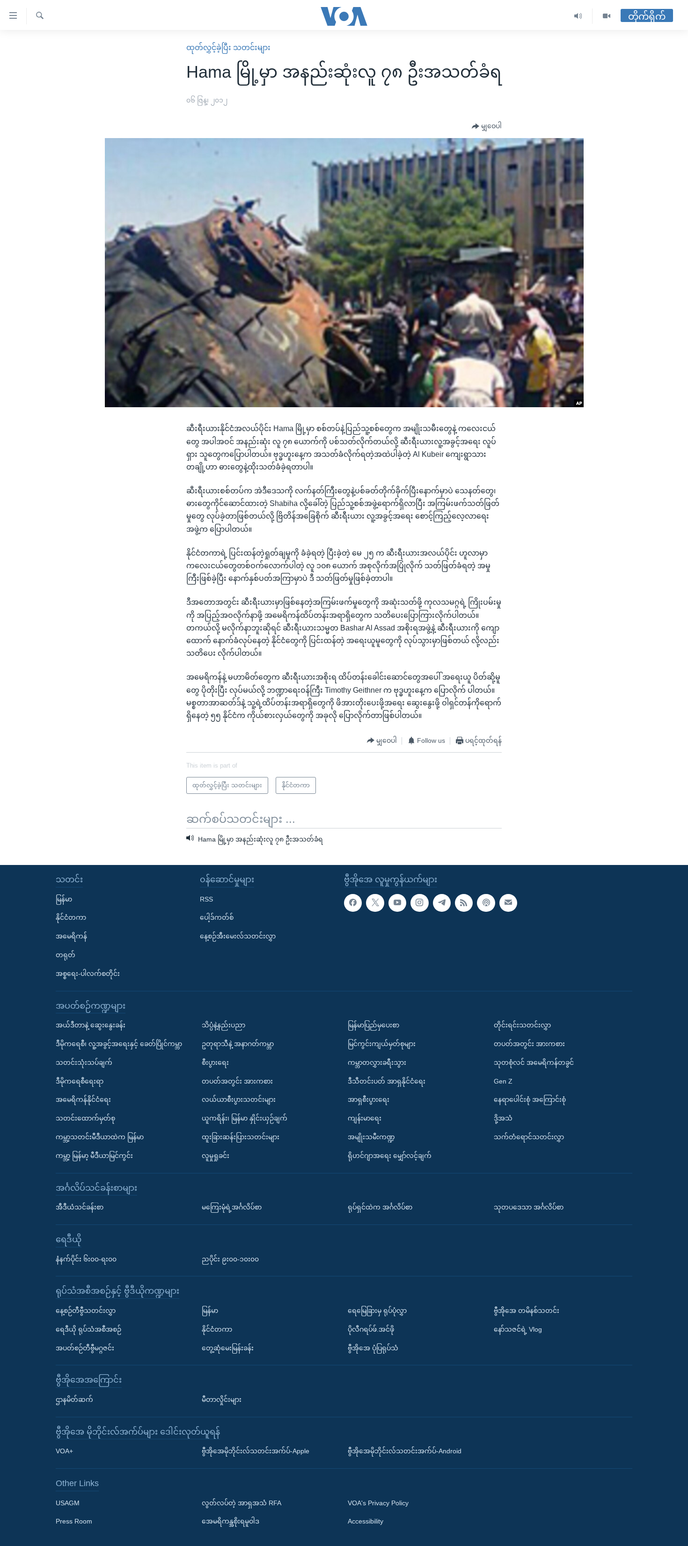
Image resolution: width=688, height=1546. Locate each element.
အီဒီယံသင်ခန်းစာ (79, 1207)
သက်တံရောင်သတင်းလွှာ (529, 1137)
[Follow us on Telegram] (442, 902)
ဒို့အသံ (503, 1118)
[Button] (487, 126)
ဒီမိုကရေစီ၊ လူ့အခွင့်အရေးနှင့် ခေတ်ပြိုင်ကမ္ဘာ (119, 1044)
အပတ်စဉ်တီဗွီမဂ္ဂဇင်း (85, 1347)
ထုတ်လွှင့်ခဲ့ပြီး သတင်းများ (228, 47)
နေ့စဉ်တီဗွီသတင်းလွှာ (86, 1310)
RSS (206, 898)
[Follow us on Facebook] (353, 902)
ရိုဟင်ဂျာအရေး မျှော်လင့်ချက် (390, 1155)
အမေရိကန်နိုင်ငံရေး (83, 1099)
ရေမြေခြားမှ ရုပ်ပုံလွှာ (377, 1310)
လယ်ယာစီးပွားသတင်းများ (239, 1099)
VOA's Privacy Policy (378, 1502)
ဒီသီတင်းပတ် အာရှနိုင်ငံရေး (386, 1080)
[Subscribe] (508, 902)
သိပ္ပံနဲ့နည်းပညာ (223, 1025)
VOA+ (64, 1451)
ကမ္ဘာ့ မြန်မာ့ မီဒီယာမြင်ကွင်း (94, 1155)
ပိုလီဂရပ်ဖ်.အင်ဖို (371, 1329)
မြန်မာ (64, 898)
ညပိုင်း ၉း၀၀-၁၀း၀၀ (230, 1258)
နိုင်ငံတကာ (71, 917)
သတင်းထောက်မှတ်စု (85, 1118)
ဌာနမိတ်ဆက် (74, 1399)
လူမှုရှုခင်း (215, 1155)
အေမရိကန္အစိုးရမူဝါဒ (230, 1521)
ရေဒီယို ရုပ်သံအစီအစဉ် (88, 1329)
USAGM (68, 1502)
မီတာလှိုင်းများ (222, 1399)
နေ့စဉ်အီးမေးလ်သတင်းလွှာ (238, 936)
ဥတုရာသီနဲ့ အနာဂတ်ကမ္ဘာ (238, 1044)
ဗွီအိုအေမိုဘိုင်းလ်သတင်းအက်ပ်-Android (404, 1451)
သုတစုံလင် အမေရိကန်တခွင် (534, 1062)
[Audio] (578, 16)
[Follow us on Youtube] (397, 902)
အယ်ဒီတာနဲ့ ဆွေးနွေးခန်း (90, 1025)
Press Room (74, 1521)
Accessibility (365, 1521)
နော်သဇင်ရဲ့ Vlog (518, 1329)
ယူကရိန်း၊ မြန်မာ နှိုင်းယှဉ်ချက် (244, 1118)
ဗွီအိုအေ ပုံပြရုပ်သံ (373, 1347)
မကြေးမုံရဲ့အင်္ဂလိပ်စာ (232, 1207)
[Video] (607, 16)
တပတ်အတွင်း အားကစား (237, 1080)
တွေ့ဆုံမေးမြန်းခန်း (228, 1347)
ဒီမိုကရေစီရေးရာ (79, 1080)
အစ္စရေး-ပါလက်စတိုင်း (88, 973)
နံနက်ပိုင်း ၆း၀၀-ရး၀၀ (86, 1258)
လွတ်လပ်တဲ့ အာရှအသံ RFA (241, 1502)
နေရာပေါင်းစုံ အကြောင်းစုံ (530, 1099)
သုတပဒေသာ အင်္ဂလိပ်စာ (529, 1207)
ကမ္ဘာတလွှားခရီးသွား (377, 1062)
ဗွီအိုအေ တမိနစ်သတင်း (526, 1310)
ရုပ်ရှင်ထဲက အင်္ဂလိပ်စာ (380, 1207)
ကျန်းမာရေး (364, 1118)
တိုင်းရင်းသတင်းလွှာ (522, 1025)
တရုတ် (65, 955)
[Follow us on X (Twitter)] (375, 902)
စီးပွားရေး (215, 1062)
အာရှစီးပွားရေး (368, 1099)
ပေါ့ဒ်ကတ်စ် (217, 917)
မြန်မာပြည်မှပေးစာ (373, 1025)
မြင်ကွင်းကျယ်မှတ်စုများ (382, 1044)
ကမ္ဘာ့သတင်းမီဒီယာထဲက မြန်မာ (100, 1137)
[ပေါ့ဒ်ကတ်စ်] (486, 902)
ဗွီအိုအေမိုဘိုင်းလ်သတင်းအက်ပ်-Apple (255, 1451)
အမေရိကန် (71, 936)
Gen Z (503, 1080)
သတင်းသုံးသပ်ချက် (84, 1062)
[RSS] (464, 902)
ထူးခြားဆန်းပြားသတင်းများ (240, 1137)
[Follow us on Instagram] (419, 902)
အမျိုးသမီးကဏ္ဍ (371, 1137)
